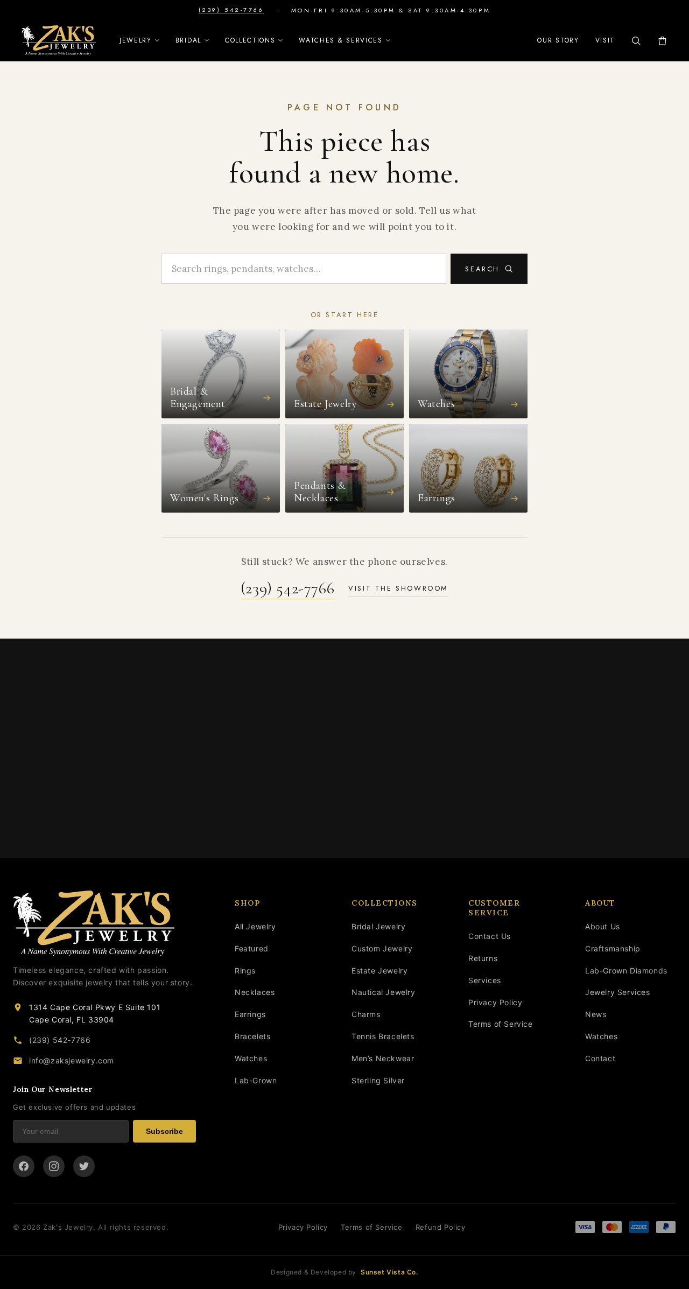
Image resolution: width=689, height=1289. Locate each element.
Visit (605, 40)
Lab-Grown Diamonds (626, 970)
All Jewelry (255, 926)
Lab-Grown (256, 1080)
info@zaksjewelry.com (71, 1060)
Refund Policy (441, 1227)
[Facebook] (23, 1166)
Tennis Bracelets (382, 1036)
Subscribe (164, 1131)
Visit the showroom (398, 588)
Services (484, 980)
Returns (482, 958)
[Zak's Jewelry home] (104, 923)
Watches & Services (340, 40)
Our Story (558, 40)
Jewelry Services (617, 992)
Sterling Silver (378, 1080)
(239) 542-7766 (231, 10)
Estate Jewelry (379, 970)
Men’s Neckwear (382, 1058)
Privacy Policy (495, 1002)
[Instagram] (54, 1166)
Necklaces (255, 992)
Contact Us (489, 936)
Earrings (250, 1014)
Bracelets (252, 1036)
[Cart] (662, 41)
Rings (245, 970)
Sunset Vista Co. (389, 1272)
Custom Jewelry (381, 948)
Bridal (188, 40)
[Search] (636, 41)
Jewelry (135, 40)
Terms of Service (500, 1023)
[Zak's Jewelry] (59, 40)
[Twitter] (84, 1166)
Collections (250, 40)
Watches (251, 1058)
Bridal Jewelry (378, 926)
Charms (366, 1014)
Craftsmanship (613, 948)
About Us (602, 926)
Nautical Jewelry (383, 992)
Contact (600, 1058)
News (595, 1014)
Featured (252, 948)
